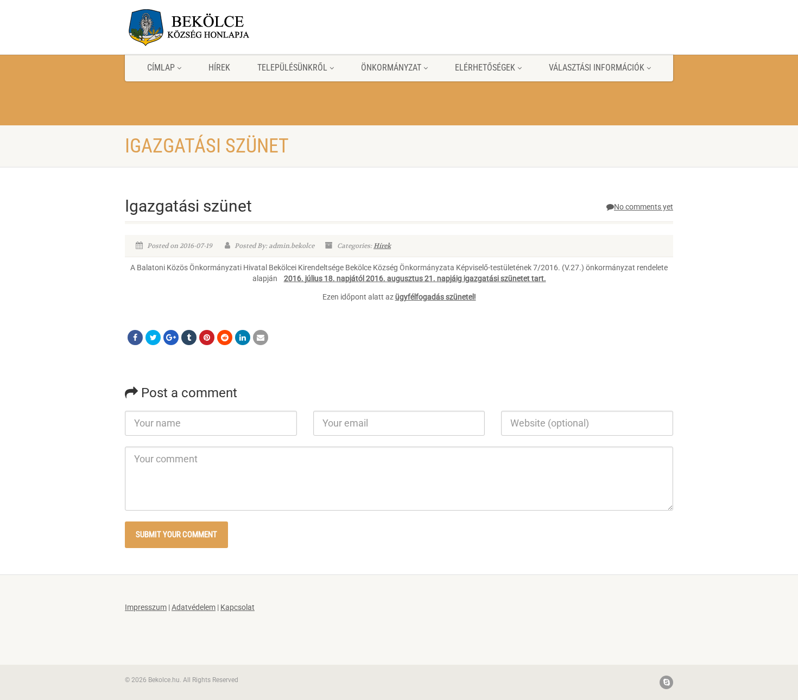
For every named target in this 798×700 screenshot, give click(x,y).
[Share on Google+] (171, 337)
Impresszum (146, 607)
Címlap (161, 67)
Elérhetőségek (485, 67)
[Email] (260, 337)
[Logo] (211, 27)
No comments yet (643, 206)
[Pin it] (206, 337)
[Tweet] (153, 337)
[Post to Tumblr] (189, 337)
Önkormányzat (391, 67)
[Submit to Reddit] (224, 337)
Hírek (219, 67)
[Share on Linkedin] (242, 337)
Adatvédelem (194, 607)
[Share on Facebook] (135, 337)
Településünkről (292, 67)
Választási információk (596, 67)
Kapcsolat (237, 607)
